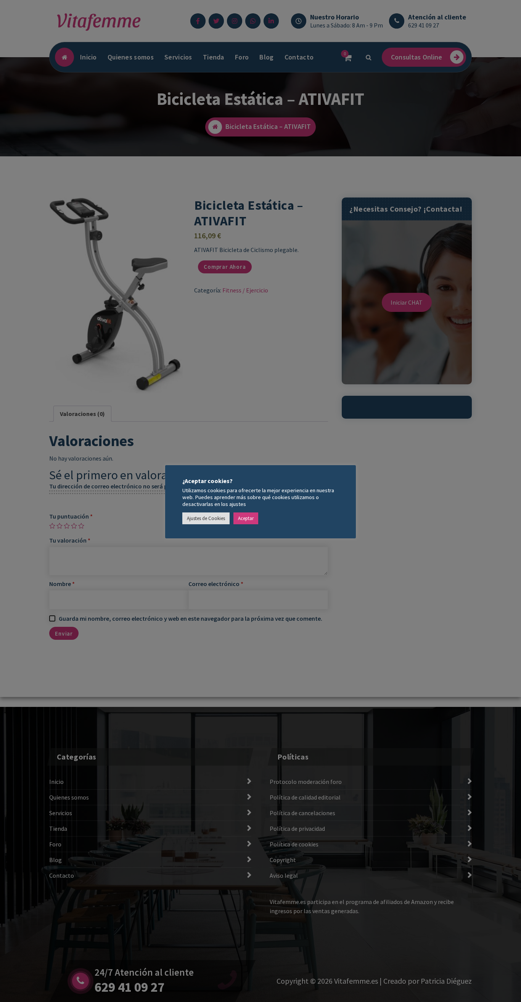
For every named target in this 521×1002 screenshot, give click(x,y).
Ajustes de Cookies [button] (206, 518)
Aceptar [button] (246, 518)
